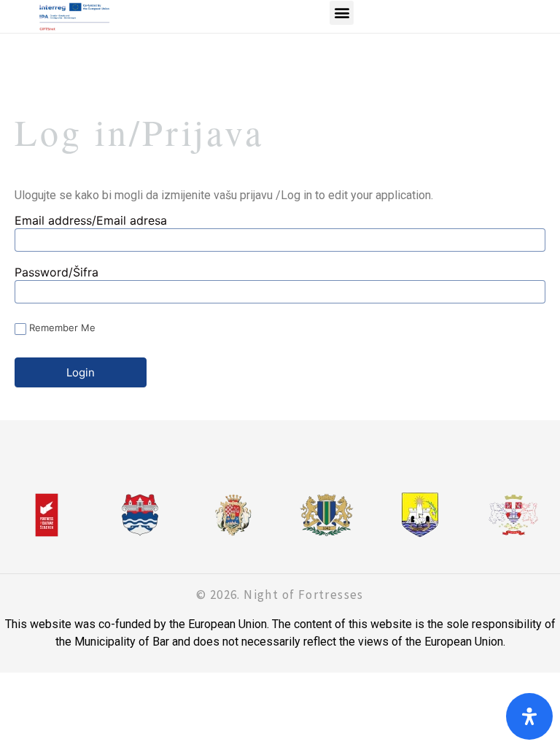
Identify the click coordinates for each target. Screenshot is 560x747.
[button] (342, 13)
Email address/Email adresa (91, 221)
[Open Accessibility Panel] (529, 716)
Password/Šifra (56, 272)
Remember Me (62, 327)
